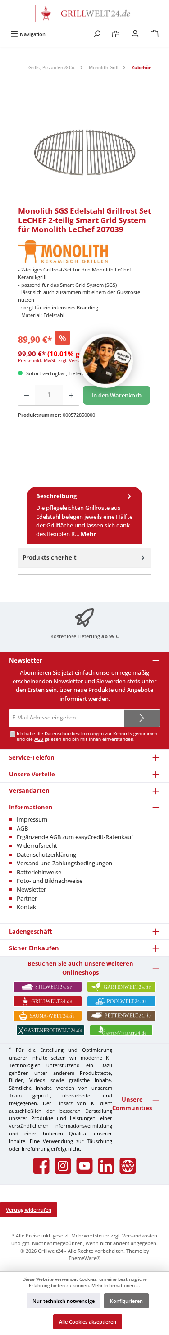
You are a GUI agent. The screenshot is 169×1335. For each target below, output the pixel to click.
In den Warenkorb (116, 395)
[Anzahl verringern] (26, 395)
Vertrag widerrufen (28, 1209)
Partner (27, 898)
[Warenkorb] (154, 34)
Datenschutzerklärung (46, 854)
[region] (84, 150)
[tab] (84, 515)
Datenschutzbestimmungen (74, 734)
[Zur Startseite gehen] (84, 13)
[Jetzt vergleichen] (115, 34)
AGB (38, 739)
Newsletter (31, 889)
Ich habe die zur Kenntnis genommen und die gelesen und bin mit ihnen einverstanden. (87, 736)
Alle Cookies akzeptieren (87, 1321)
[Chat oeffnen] (106, 361)
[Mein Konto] (135, 34)
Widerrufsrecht (37, 845)
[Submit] (142, 718)
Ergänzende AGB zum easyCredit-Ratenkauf (75, 837)
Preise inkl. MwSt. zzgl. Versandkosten (59, 361)
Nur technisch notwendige (63, 1301)
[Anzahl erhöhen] (71, 395)
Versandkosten (139, 1235)
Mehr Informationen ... (115, 1285)
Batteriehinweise (39, 872)
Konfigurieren (126, 1301)
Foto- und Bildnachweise (49, 881)
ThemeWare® (84, 1258)
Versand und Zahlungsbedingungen (64, 863)
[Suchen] (97, 34)
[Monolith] (84, 251)
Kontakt (27, 907)
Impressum (32, 819)
